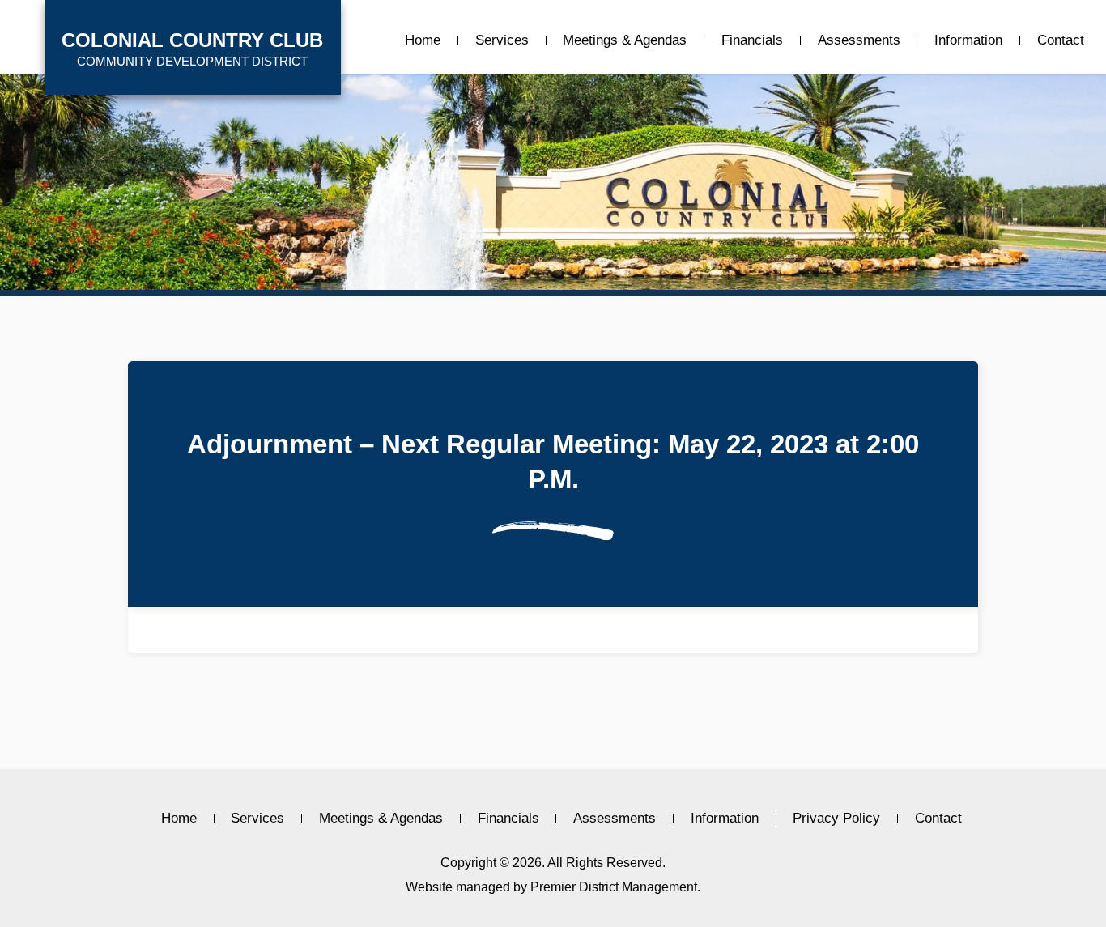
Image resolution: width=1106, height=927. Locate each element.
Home (422, 40)
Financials (752, 40)
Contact (1060, 40)
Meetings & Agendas (625, 40)
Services (502, 40)
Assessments (859, 40)
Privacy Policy (836, 818)
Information (968, 40)
